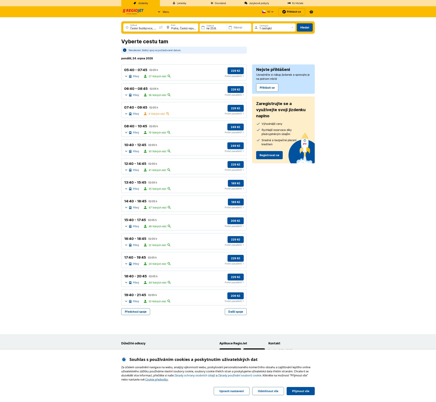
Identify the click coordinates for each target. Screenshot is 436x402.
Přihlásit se (267, 87)
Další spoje (235, 311)
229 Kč (235, 70)
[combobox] (130, 28)
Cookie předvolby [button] (156, 379)
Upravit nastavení (231, 391)
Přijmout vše (300, 391)
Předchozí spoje (135, 311)
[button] (162, 12)
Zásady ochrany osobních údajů (194, 375)
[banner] (133, 11)
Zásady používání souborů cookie (239, 375)
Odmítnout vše (268, 391)
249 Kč (235, 127)
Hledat (304, 27)
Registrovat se (269, 155)
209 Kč (235, 220)
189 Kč (235, 183)
